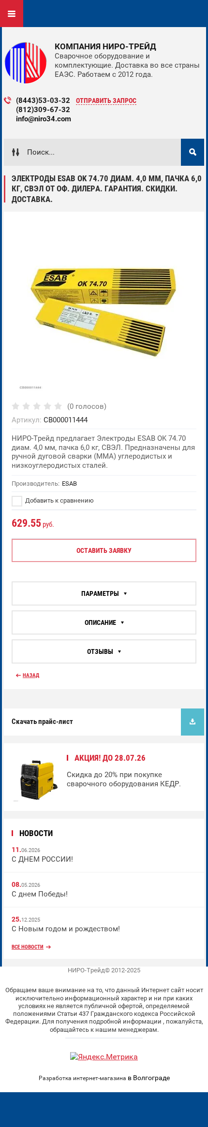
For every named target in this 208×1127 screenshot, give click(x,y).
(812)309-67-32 (43, 109)
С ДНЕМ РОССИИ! (42, 859)
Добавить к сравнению (59, 500)
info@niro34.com (43, 119)
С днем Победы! (40, 894)
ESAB (69, 483)
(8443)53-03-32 (43, 100)
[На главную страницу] (25, 63)
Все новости (28, 947)
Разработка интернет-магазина (82, 1078)
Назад (31, 675)
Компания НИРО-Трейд (105, 46)
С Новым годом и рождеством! (66, 929)
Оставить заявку (104, 550)
